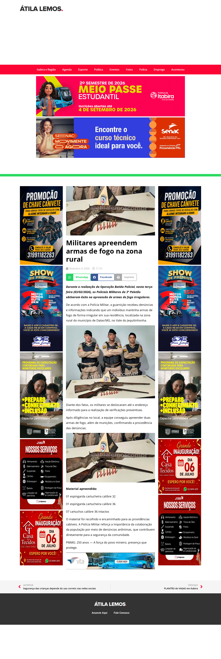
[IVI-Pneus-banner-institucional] (41, 508)
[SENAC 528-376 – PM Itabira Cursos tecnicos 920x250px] (110, 156)
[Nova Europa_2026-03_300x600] (41, 350)
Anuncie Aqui (99, 612)
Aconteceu (177, 69)
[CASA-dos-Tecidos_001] (41, 564)
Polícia (143, 69)
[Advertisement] (110, 40)
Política (98, 69)
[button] (78, 277)
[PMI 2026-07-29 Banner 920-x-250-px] (110, 115)
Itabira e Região (46, 69)
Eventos (114, 69)
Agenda (67, 69)
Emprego (159, 69)
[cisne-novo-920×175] (110, 568)
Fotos (129, 69)
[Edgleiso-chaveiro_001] (41, 263)
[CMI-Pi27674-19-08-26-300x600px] (41, 437)
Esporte (83, 69)
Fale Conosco (121, 612)
